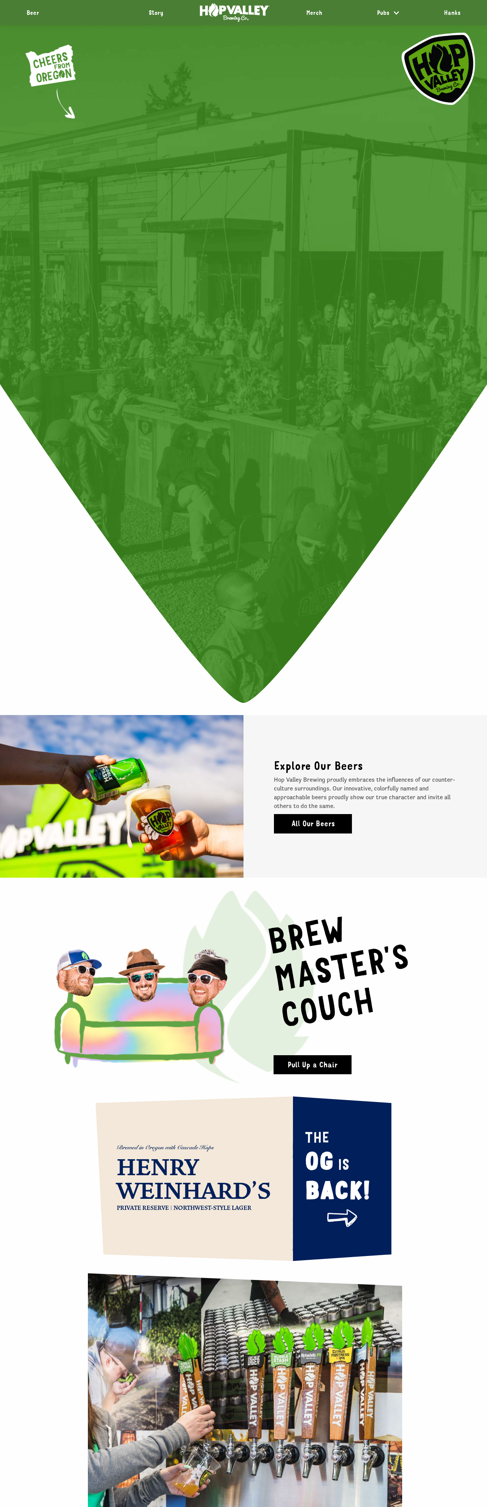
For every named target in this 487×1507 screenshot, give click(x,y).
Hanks (452, 12)
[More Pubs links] (396, 13)
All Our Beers (313, 823)
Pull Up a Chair (312, 1064)
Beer (33, 12)
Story (156, 12)
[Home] (235, 12)
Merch (314, 12)
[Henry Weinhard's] (342, 1219)
